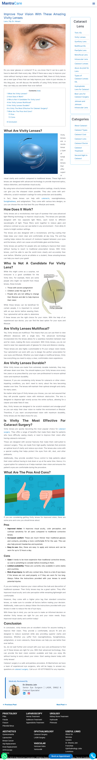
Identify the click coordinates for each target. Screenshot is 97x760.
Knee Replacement (10, 747)
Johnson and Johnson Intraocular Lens (81, 104)
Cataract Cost (80, 134)
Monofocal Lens (81, 55)
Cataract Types (81, 130)
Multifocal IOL (80, 46)
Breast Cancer (8, 741)
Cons (11, 117)
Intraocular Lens (81, 59)
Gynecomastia (8, 734)
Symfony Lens (80, 42)
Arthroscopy (7, 750)
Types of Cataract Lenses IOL (81, 79)
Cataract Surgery (40, 734)
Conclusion (12, 122)
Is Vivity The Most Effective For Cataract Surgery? (27, 108)
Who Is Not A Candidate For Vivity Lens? (23, 99)
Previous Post (10, 705)
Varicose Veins (39, 746)
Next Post (62, 705)
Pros (11, 114)
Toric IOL (78, 33)
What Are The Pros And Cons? (19, 111)
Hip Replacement (9, 744)
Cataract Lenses (81, 64)
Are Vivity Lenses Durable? (18, 105)
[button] (94, 3)
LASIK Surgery (39, 738)
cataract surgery (21, 669)
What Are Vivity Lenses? (17, 94)
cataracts (45, 198)
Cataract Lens (80, 139)
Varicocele (38, 749)
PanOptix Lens (80, 50)
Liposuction (7, 738)
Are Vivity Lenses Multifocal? (19, 102)
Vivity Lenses (80, 37)
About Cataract (81, 126)
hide (38, 91)
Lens (6, 21)
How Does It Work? (15, 97)
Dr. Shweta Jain (71, 743)
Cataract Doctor (81, 143)
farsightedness (10, 201)
